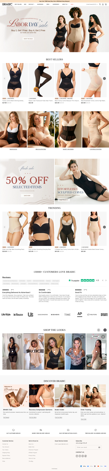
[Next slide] (104, 78)
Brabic (56, 468)
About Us (64, 4)
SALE (72, 4)
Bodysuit (31, 4)
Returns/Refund (6, 458)
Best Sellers (18, 4)
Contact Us (5, 444)
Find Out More (32, 417)
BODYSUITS (13, 149)
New (25, 4)
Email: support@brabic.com (61, 444)
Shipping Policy (6, 452)
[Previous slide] (4, 78)
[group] (18, 295)
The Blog (31, 461)
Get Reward (6, 417)
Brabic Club (31, 447)
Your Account (5, 447)
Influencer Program (33, 449)
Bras (48, 4)
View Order (83, 419)
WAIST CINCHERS (68, 149)
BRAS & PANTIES (41, 149)
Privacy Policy (32, 455)
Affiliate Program (33, 452)
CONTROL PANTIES (95, 149)
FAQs (3, 461)
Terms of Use (32, 458)
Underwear (56, 4)
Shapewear (40, 4)
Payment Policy (6, 455)
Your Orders (5, 449)
